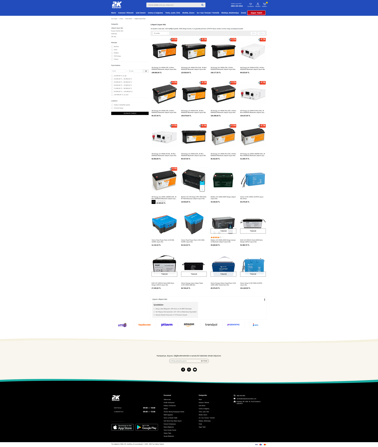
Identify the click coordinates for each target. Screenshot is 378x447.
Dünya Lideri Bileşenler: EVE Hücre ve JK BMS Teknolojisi (174, 309)
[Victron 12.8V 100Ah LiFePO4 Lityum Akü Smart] (253, 180)
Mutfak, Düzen (203, 415)
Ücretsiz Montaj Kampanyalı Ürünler (174, 411)
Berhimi (116, 46)
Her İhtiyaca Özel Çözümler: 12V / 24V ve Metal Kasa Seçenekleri (176, 312)
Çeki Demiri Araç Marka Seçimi (173, 421)
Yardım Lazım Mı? (236, 3)
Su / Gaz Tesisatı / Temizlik (207, 418)
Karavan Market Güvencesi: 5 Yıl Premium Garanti (171, 315)
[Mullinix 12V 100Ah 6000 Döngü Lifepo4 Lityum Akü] (223, 180)
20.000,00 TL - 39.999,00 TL (123, 79)
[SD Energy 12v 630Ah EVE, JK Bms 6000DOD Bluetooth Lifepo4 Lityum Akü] (164, 51)
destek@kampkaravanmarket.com (246, 398)
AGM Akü (114, 34)
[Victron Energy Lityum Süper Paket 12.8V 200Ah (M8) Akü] (194, 266)
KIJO (115, 49)
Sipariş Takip (167, 433)
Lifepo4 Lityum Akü (117, 28)
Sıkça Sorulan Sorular (170, 430)
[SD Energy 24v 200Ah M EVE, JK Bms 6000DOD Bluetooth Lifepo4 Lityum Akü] (253, 51)
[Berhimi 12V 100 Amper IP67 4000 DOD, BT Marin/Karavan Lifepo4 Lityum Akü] (194, 180)
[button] (264, 5)
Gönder (205, 361)
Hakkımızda (167, 399)
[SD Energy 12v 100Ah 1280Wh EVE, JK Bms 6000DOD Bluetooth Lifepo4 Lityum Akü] (164, 180)
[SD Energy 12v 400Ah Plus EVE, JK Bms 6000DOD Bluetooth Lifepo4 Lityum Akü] (223, 94)
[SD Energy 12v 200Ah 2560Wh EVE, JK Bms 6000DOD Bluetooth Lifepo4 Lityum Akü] (253, 137)
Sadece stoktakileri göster (122, 105)
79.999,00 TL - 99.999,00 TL (123, 88)
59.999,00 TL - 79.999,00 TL (123, 85)
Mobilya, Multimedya (205, 421)
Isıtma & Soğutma (204, 408)
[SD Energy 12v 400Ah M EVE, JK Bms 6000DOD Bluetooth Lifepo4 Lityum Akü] (164, 137)
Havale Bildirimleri (169, 436)
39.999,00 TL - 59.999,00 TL (123, 82)
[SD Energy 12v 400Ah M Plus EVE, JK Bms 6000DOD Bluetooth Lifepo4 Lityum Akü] (253, 94)
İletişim (166, 408)
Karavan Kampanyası (170, 424)
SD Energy (117, 56)
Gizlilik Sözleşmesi (169, 402)
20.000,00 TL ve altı (120, 76)
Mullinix (116, 53)
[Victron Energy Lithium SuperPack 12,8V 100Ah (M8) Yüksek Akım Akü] (223, 266)
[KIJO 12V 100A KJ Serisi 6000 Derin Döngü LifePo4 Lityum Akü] (164, 266)
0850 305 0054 (240, 395)
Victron (116, 59)
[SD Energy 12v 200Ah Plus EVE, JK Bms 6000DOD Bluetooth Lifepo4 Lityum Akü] (223, 137)
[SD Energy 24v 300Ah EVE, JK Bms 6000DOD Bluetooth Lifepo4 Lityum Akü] (223, 51)
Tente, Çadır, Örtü (204, 411)
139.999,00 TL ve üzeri (121, 94)
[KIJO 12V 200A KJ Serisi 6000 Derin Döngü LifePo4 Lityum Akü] (253, 223)
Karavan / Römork (204, 402)
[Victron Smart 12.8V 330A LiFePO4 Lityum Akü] (253, 266)
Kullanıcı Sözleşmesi (170, 405)
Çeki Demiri (202, 405)
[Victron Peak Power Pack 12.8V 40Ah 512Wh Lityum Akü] (194, 223)
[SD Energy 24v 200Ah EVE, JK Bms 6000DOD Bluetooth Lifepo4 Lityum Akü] (164, 94)
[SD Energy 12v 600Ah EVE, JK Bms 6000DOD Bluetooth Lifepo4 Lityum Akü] (194, 94)
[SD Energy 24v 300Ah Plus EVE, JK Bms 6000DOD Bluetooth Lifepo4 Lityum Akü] (194, 51)
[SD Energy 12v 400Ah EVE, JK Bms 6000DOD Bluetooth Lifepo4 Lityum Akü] (194, 137)
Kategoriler (203, 395)
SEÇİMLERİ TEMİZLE (130, 113)
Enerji (200, 424)
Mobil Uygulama (168, 415)
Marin (200, 399)
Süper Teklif (202, 427)
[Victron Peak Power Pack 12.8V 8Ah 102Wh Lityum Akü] (164, 223)
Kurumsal (167, 395)
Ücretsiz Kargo (118, 108)
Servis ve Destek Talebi (170, 418)
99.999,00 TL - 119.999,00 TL (123, 91)
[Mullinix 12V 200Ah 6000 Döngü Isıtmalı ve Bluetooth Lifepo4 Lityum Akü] (223, 223)
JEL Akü (113, 36)
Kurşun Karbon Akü (117, 31)
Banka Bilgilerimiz (169, 427)
